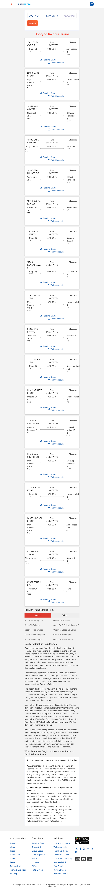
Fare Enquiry (59, 866)
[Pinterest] (76, 852)
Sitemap (13, 873)
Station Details (59, 870)
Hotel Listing (37, 870)
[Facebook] (80, 849)
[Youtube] (84, 849)
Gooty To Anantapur (33, 639)
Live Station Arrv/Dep (62, 858)
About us (14, 847)
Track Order (37, 847)
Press (12, 851)
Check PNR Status (61, 843)
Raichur (65, 615)
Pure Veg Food (38, 854)
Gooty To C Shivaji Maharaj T (66, 625)
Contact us (15, 854)
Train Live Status (60, 851)
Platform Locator (60, 873)
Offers (34, 866)
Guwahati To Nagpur (62, 620)
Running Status (49, 60)
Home (12, 843)
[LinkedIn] (92, 849)
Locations (36, 862)
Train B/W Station (61, 854)
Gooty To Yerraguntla (34, 620)
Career (13, 858)
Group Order (37, 851)
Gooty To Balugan (32, 625)
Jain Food (36, 858)
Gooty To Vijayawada (34, 630)
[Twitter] (76, 849)
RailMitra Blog (38, 843)
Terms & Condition (18, 870)
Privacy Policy (16, 866)
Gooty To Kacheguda (62, 634)
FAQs (12, 862)
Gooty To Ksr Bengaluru (35, 634)
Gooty (38, 615)
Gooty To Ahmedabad (63, 639)
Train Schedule (57, 62)
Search (32, 23)
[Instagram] (88, 849)
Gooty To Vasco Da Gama (64, 630)
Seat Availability (60, 862)
